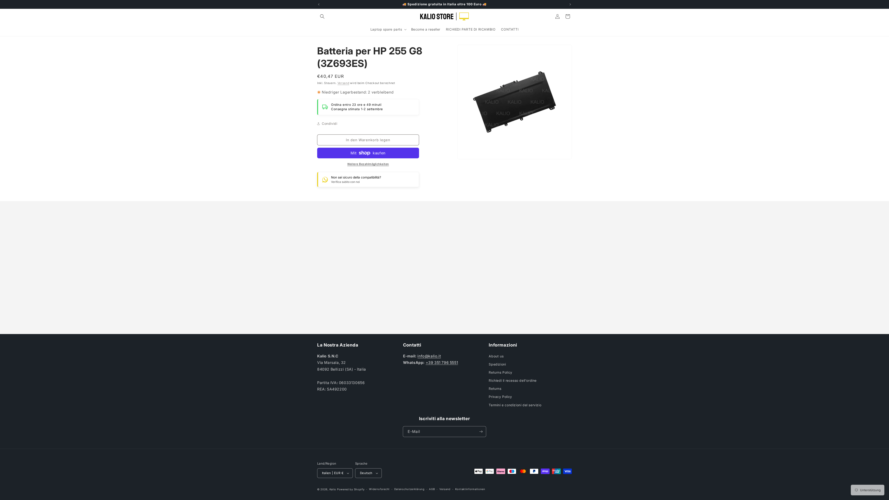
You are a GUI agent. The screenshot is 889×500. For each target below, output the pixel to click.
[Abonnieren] (481, 431)
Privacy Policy (500, 397)
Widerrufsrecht (379, 489)
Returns (495, 389)
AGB (432, 489)
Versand (343, 83)
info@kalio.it (429, 356)
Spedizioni (497, 364)
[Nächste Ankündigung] (570, 4)
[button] (322, 16)
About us (496, 356)
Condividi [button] (329, 123)
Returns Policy (500, 372)
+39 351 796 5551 (442, 362)
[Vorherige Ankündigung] (319, 4)
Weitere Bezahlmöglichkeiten (368, 164)
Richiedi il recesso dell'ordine (513, 380)
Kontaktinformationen (470, 489)
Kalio (332, 489)
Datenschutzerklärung (409, 489)
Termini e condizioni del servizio (515, 405)
